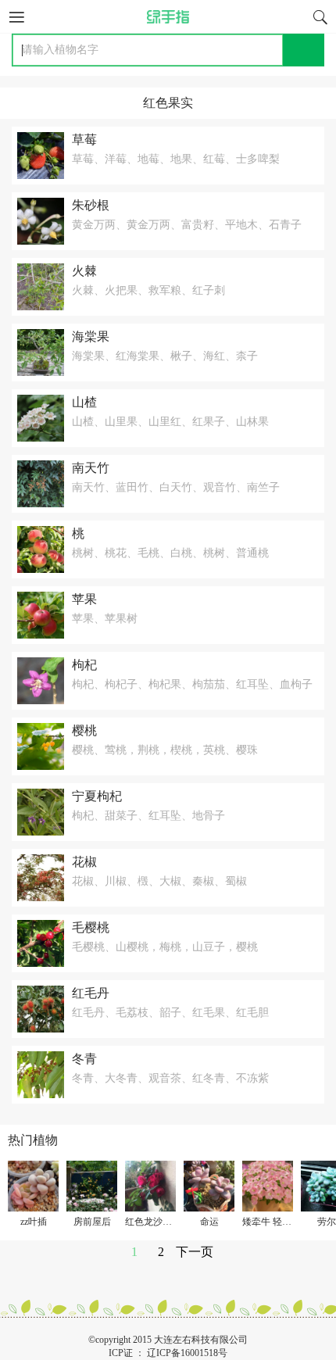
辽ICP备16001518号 (187, 1352)
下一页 (194, 1251)
